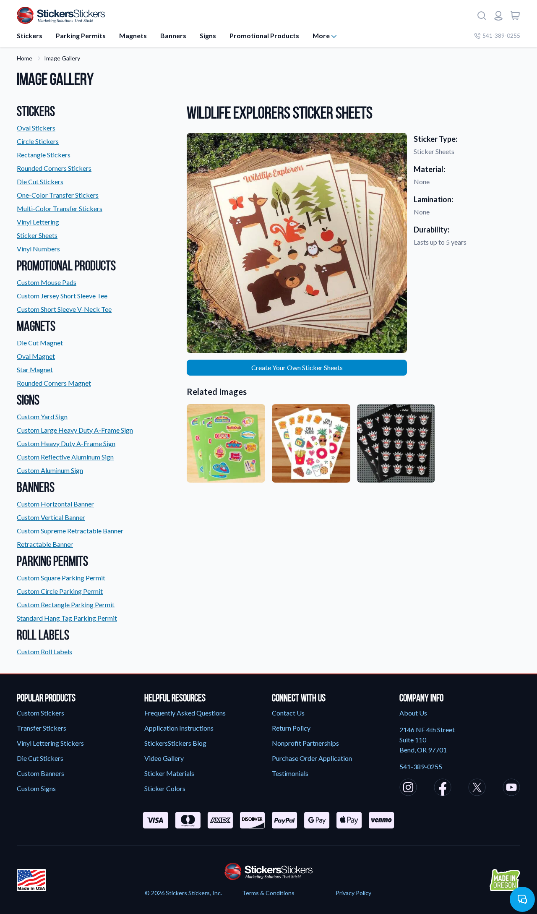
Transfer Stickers (41, 728)
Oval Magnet (36, 356)
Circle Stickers (38, 141)
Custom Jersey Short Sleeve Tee (62, 296)
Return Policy (291, 728)
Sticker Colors (164, 788)
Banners (173, 35)
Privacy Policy (353, 892)
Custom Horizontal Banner (55, 504)
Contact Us (288, 713)
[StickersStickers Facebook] (442, 788)
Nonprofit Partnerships (305, 743)
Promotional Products (264, 35)
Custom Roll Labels (44, 651)
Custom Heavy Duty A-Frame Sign (66, 443)
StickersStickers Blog (175, 743)
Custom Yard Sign (42, 416)
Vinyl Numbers (38, 249)
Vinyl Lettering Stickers (50, 743)
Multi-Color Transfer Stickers (59, 208)
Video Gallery (164, 758)
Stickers (29, 35)
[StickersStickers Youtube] (511, 788)
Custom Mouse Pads (46, 282)
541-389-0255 (501, 35)
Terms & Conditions (268, 892)
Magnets (133, 35)
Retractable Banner (45, 544)
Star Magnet (35, 369)
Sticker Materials (169, 773)
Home (24, 58)
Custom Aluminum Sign (50, 470)
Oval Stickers (36, 128)
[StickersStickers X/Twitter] (477, 788)
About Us (413, 713)
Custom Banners (40, 773)
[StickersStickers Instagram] (408, 788)
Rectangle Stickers (43, 155)
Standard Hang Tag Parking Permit (67, 618)
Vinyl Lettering (38, 222)
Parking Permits (81, 35)
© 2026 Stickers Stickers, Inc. (183, 892)
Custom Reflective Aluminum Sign (65, 457)
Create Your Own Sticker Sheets (297, 367)
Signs (208, 35)
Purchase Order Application (312, 758)
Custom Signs (36, 788)
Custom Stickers (40, 713)
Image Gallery (62, 58)
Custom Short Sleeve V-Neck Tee (64, 309)
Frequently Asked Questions (185, 713)
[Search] (482, 15)
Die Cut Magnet (40, 343)
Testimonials (290, 773)
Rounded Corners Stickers (54, 168)
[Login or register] (498, 15)
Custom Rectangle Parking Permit (66, 604)
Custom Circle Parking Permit (60, 591)
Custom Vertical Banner (51, 517)
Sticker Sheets (37, 235)
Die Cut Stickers (40, 181)
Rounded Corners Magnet (54, 383)
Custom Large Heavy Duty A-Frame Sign (75, 430)
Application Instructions (179, 728)
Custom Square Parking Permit (61, 578)
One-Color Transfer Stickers (58, 195)
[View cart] (515, 15)
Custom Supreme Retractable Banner (70, 531)
